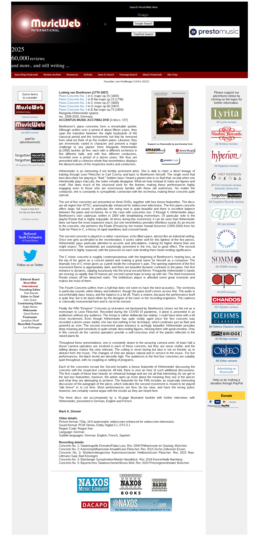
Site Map (172, 74)
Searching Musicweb (26, 74)
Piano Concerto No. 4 (73, 106)
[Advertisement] (177, 55)
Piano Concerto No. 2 (73, 99)
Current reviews (30, 117)
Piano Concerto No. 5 (73, 109)
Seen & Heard (106, 74)
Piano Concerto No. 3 (73, 102)
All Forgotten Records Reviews (30, 165)
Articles (88, 74)
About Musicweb (152, 74)
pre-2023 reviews (30, 132)
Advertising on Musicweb (226, 370)
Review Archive (52, 74)
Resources (72, 74)
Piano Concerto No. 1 (73, 96)
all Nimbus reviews (29, 219)
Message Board (128, 74)
